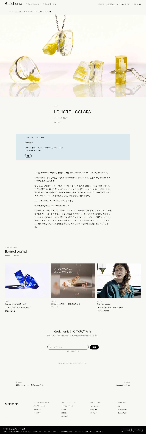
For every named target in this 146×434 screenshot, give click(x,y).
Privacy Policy (122, 409)
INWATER (64, 416)
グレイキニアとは (39, 406)
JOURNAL (110, 4)
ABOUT (101, 4)
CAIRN (63, 409)
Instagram (93, 409)
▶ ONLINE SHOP (123, 4)
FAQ (119, 406)
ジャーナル (37, 409)
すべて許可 (137, 430)
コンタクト (37, 413)
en (135, 4)
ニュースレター (95, 406)
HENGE (63, 413)
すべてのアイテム (67, 406)
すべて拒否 (126, 430)
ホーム (11, 12)
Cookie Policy (122, 413)
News (25, 12)
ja (140, 4)
